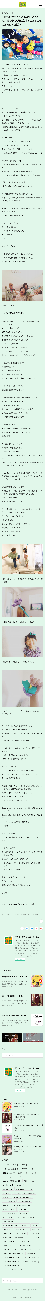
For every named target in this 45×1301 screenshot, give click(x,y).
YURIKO (24, 1213)
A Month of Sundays (22, 1205)
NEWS (7, 1229)
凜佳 (25, 1165)
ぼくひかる (35, 1237)
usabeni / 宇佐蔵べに (11, 1181)
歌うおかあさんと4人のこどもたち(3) (12, 915)
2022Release (9, 1173)
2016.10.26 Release (31, 1257)
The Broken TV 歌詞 (11, 1165)
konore (17, 1177)
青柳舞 (7, 1237)
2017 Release (29, 1217)
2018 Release (9, 1209)
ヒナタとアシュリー (11, 1217)
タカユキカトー (24, 1185)
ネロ (33, 1173)
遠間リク (22, 1173)
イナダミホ (35, 1233)
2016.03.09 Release (11, 1265)
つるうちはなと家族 (11, 1169)
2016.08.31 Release (31, 1261)
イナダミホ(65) (34, 915)
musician (31, 1253)
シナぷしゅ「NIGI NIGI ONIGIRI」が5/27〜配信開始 (22, 1015)
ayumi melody (9, 1241)
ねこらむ (35, 1249)
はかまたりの (20, 1233)
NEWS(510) (26, 915)
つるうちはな (21, 1229)
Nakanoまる (9, 1245)
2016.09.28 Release (11, 1261)
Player (16, 1193)
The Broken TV (10, 1213)
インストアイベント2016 (12, 1270)
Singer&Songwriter (24, 1189)
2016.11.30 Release (11, 1257)
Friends (7, 1197)
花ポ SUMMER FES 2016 (13, 1253)
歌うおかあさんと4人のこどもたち (15, 1225)
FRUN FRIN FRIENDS (23, 1197)
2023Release (28, 1169)
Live (35, 1225)
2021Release (29, 1193)
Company (7, 1189)
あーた (36, 1229)
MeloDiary (8, 1221)
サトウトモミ (21, 1237)
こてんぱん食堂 (20, 1249)
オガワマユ (24, 1241)
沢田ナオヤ (29, 1181)
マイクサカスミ (25, 1245)
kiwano (7, 1177)
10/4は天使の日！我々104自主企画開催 (17, 976)
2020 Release (9, 1201)
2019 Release (25, 1201)
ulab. (6, 1249)
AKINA (22, 1209)
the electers (8, 1185)
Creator (7, 1205)
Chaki (7, 1233)
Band (6, 1193)
